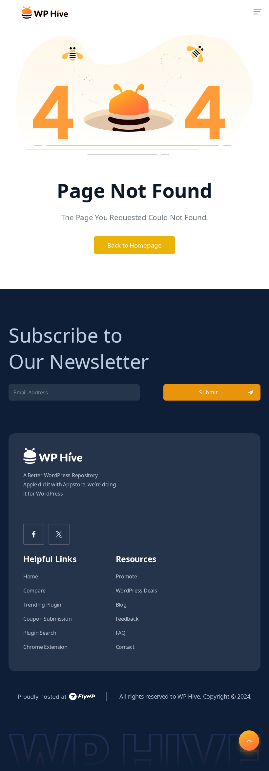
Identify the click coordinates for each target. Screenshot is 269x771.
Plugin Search (39, 632)
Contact (125, 646)
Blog (121, 604)
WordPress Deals (136, 590)
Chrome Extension (45, 646)
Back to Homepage (134, 245)
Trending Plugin (42, 604)
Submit (208, 392)
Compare (34, 590)
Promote (126, 576)
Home (30, 576)
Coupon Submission (47, 618)
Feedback (127, 618)
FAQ (121, 632)
